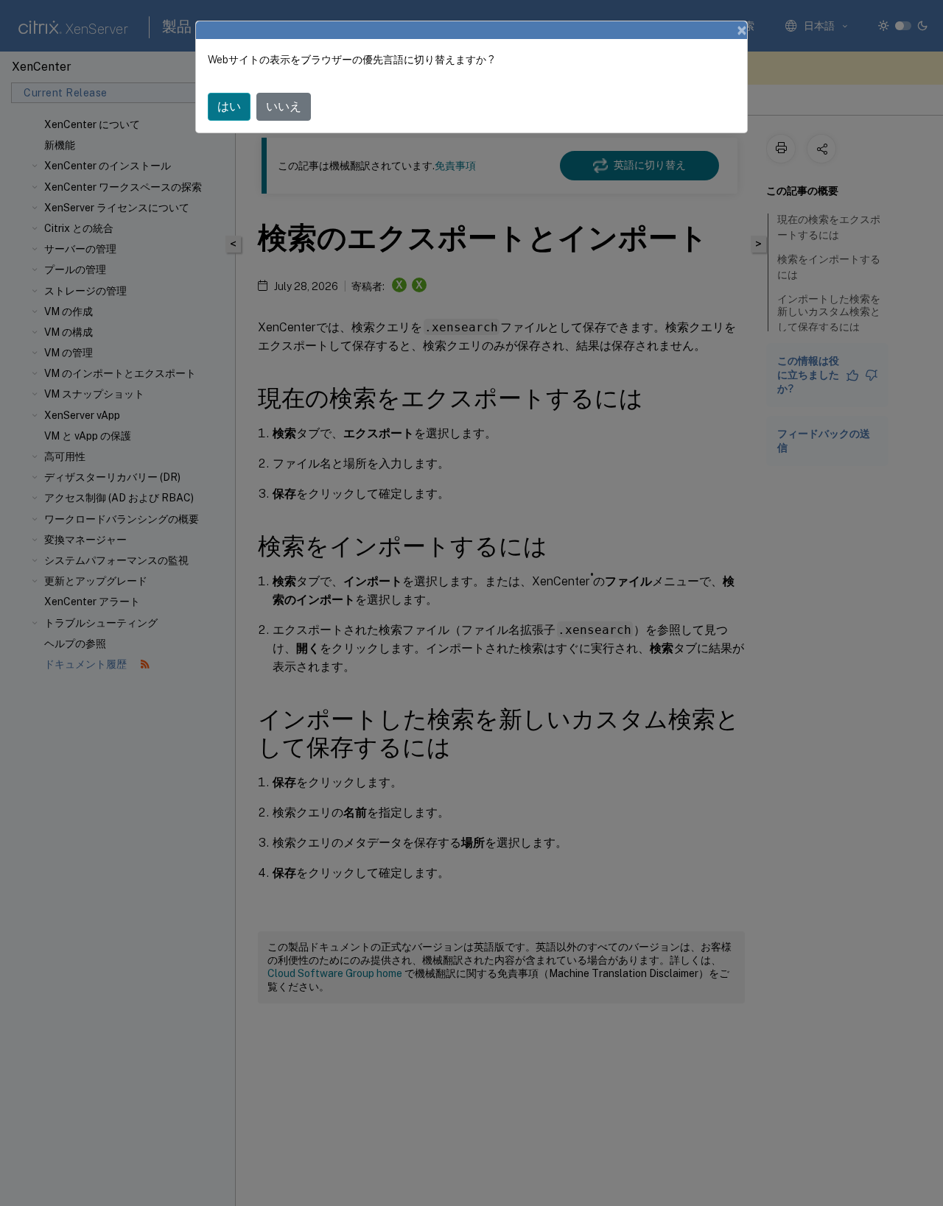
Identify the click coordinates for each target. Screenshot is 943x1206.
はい (229, 106)
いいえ (283, 106)
